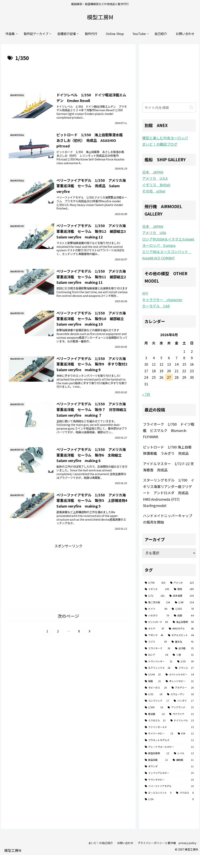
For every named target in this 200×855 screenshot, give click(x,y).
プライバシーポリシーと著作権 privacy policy (167, 843)
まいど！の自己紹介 (100, 843)
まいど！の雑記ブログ (159, 144)
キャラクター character (162, 299)
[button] (191, 107)
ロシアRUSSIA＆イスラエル (168, 239)
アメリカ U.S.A (155, 178)
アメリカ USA (154, 232)
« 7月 (146, 394)
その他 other (153, 190)
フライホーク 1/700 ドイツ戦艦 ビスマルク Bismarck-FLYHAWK (168, 430)
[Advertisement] (68, 74)
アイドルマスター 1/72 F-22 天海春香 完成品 (168, 466)
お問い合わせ (125, 843)
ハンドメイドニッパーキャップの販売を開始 (167, 518)
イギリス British (156, 184)
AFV (145, 293)
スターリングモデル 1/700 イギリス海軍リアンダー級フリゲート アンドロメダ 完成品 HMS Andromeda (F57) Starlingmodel (168, 492)
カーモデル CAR (156, 305)
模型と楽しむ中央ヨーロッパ (165, 137)
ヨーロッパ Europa (158, 245)
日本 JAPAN (152, 172)
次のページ (68, 616)
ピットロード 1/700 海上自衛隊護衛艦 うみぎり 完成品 (167, 450)
